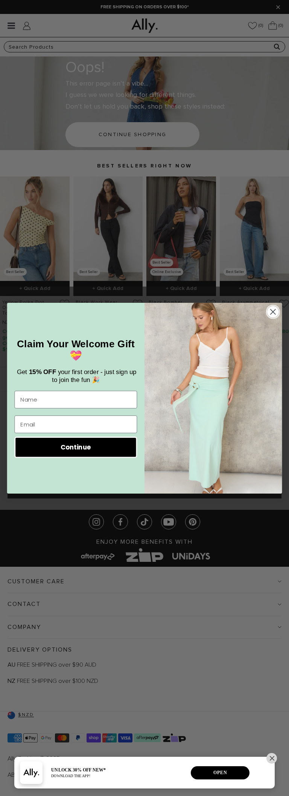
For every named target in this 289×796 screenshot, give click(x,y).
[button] (271, 758)
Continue (76, 447)
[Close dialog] (273, 311)
